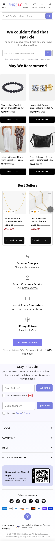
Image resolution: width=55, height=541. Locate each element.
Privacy (27, 413)
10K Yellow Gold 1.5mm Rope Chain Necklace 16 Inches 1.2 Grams (13, 220)
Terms (19, 413)
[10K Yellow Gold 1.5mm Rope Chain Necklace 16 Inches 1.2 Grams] (14, 202)
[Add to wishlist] (23, 194)
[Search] (48, 16)
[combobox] (24, 16)
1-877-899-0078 (30, 288)
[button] (27, 428)
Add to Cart (13, 119)
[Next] (50, 209)
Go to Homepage (27, 342)
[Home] (15, 5)
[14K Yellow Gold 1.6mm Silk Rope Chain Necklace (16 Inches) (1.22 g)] (40, 202)
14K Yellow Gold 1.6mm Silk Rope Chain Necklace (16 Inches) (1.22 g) (40, 220)
